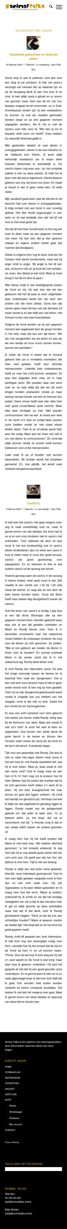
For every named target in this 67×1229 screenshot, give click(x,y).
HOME (8, 1066)
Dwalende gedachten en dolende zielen (34, 56)
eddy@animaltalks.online (18, 1213)
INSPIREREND (12, 1077)
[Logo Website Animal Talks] (28, 7)
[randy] (34, 492)
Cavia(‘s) (33, 503)
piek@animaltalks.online (18, 1201)
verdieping (44, 64)
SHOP (8, 1099)
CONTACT (10, 1130)
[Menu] (57, 7)
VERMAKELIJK (12, 1072)
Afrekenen (14, 1118)
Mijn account (15, 1124)
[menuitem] (49, 7)
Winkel (12, 1105)
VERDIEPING (12, 1083)
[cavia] (34, 43)
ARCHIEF (10, 1088)
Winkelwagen (15, 1111)
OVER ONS (11, 1094)
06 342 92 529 (13, 1197)
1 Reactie (29, 64)
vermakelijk (43, 509)
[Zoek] (49, 7)
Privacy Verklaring (12, 1142)
